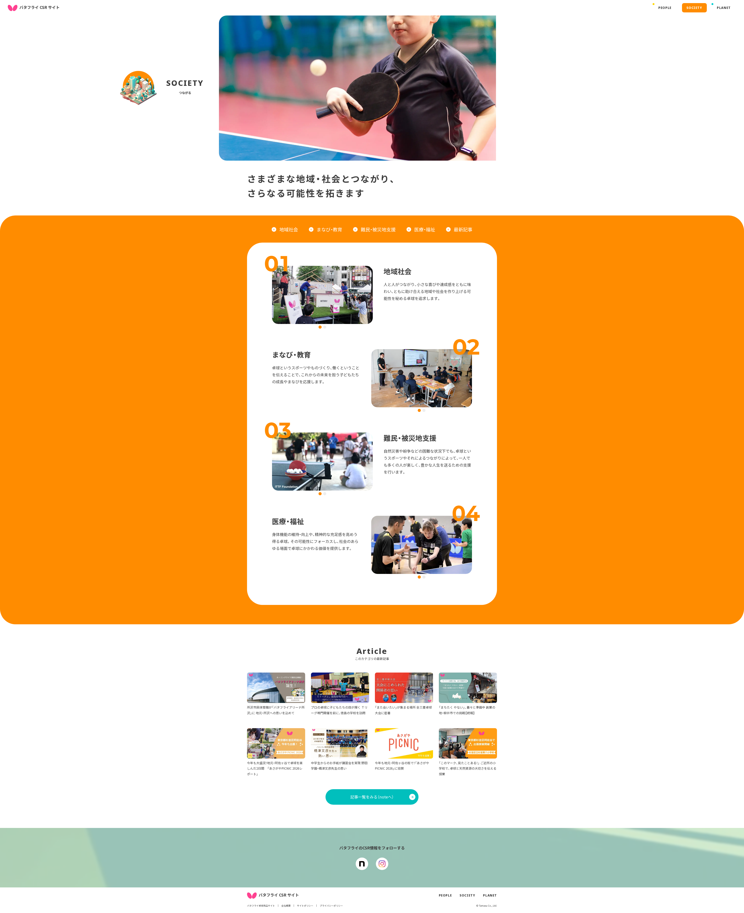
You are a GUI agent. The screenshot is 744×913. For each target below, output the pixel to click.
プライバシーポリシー (331, 905)
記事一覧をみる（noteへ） (372, 797)
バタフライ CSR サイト (39, 7)
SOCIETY (467, 895)
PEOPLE (445, 895)
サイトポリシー (305, 905)
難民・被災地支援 (378, 229)
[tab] (320, 327)
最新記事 (463, 229)
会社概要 (286, 905)
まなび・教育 (329, 229)
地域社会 (288, 229)
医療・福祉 (424, 229)
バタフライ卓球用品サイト (261, 905)
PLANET (490, 895)
